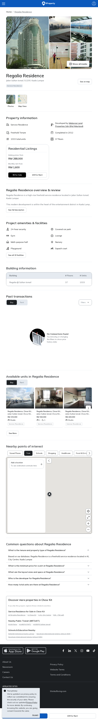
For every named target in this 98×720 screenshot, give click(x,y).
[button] (85, 81)
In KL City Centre (44, 615)
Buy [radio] (11, 382)
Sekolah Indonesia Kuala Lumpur (21, 634)
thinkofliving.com (58, 691)
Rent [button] (22, 302)
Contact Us (7, 677)
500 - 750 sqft (58, 615)
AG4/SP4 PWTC (25, 624)
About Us (6, 662)
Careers (6, 672)
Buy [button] (11, 302)
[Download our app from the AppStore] (12, 650)
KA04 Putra (12, 624)
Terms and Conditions (60, 674)
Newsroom (7, 667)
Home (9, 12)
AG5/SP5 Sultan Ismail (42, 624)
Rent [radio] (22, 382)
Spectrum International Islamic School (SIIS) (53, 634)
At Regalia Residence (16, 615)
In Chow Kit (32, 615)
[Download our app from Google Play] (35, 650)
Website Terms (57, 669)
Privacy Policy (56, 664)
